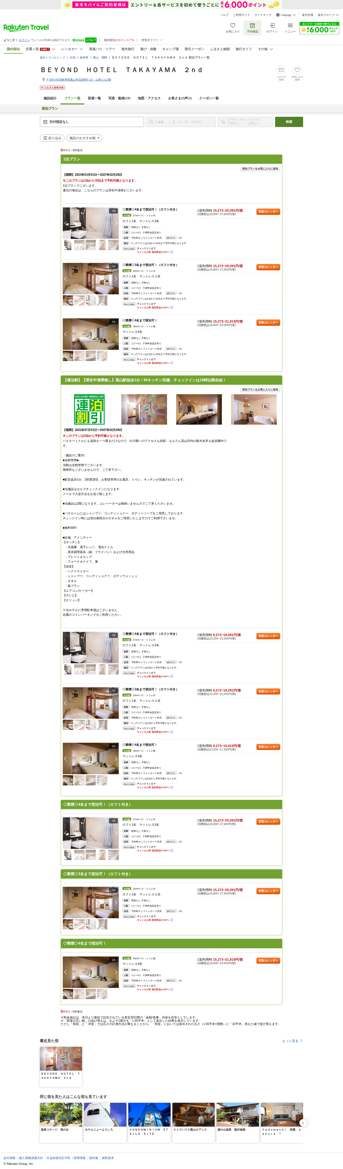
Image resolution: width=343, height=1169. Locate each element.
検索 (289, 122)
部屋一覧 (94, 98)
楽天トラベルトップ (52, 57)
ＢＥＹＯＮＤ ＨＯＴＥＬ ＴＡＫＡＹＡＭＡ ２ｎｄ (121, 69)
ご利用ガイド (241, 15)
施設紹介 (50, 98)
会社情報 (9, 1158)
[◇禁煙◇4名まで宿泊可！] (91, 334)
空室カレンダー (268, 211)
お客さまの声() (180, 98)
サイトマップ (263, 15)
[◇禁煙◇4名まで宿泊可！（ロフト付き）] (91, 223)
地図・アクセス (149, 98)
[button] (116, 223)
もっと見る (290, 1041)
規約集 (93, 1158)
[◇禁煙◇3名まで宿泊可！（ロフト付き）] (91, 278)
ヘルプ (224, 15)
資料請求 (108, 1158)
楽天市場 (307, 15)
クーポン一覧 (209, 98)
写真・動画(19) (119, 98)
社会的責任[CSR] (58, 1158)
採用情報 (80, 1158)
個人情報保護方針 (31, 1158)
